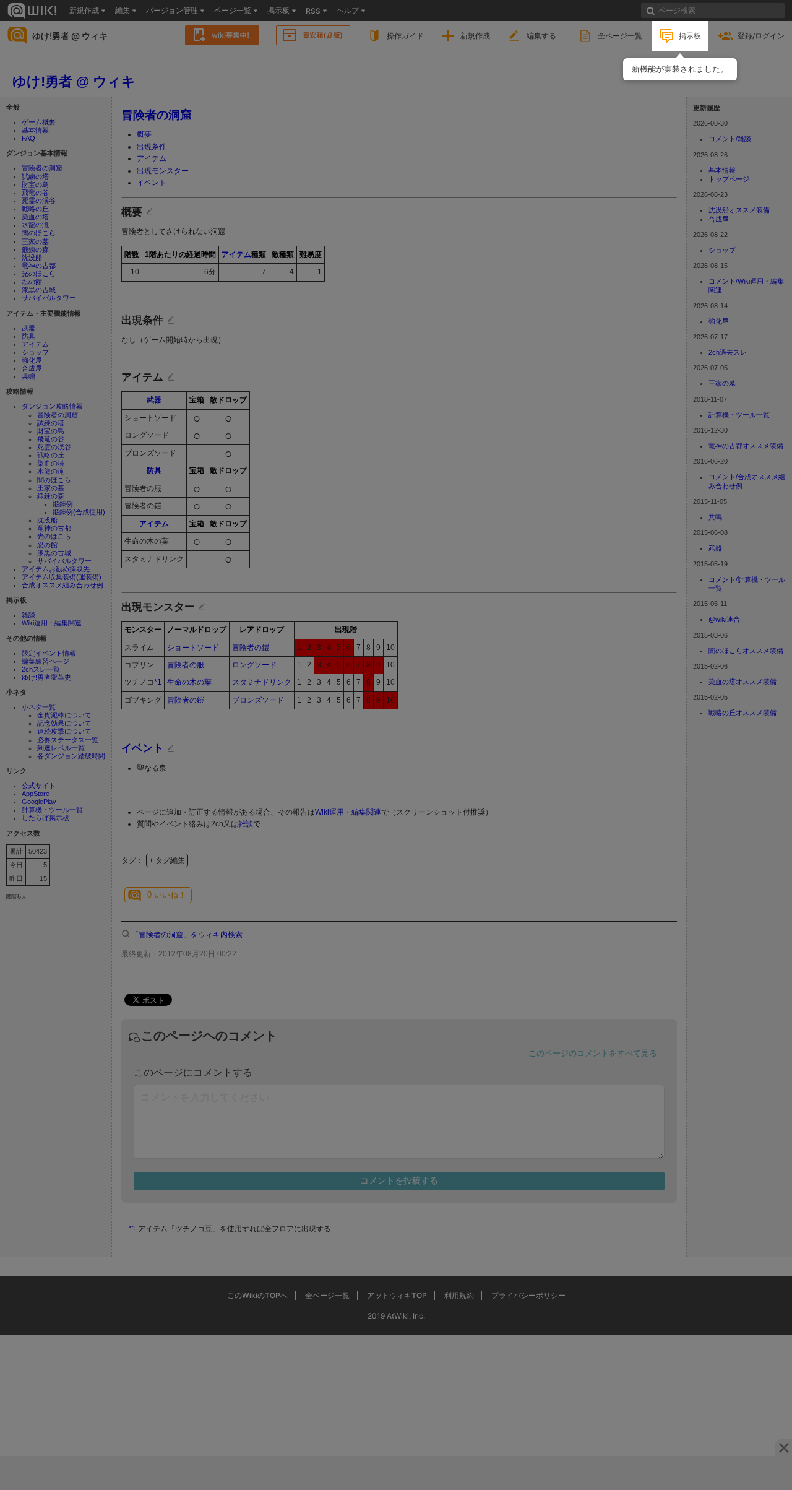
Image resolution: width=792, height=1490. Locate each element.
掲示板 (690, 35)
